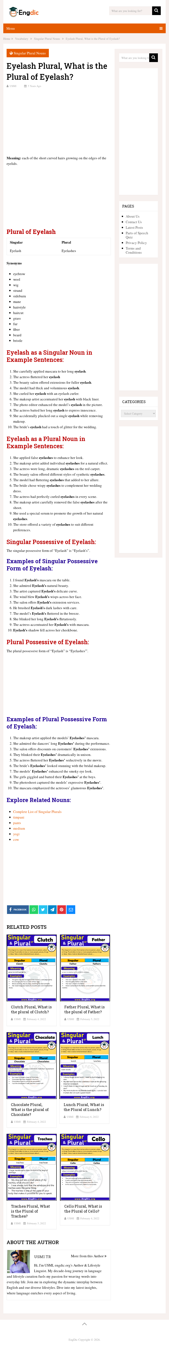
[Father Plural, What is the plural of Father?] (85, 968)
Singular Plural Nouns (30, 53)
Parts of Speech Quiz (137, 235)
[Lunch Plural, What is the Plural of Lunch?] (84, 1065)
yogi (16, 834)
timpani (18, 817)
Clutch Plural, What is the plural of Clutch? (31, 1009)
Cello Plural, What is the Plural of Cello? (83, 1209)
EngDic (73, 1340)
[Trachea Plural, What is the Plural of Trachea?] (32, 1167)
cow (16, 839)
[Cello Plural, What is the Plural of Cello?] (85, 1167)
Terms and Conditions (134, 250)
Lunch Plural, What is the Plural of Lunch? (84, 1107)
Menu (10, 28)
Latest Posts (134, 227)
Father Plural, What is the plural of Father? (84, 1009)
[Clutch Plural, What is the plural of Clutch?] (32, 968)
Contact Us (134, 221)
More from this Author (87, 1256)
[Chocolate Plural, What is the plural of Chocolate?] (32, 1065)
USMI (13, 86)
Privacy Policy (136, 242)
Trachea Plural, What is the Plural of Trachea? (30, 1211)
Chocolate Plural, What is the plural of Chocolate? (30, 1109)
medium (19, 828)
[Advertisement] (59, 121)
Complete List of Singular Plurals (37, 811)
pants (17, 822)
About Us (133, 216)
